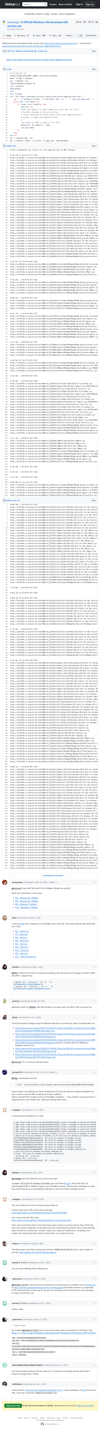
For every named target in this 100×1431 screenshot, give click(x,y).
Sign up (90, 4)
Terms (19, 1418)
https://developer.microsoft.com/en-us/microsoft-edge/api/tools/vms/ (31, 46)
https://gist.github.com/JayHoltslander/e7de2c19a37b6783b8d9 (39, 1213)
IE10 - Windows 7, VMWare (26, 907)
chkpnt (15, 1243)
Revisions (23, 35)
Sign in (79, 4)
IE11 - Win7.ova (21, 953)
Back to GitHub (65, 4)
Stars (40, 35)
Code (8, 35)
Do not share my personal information (50, 1420)
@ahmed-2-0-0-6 (20, 1285)
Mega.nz (15, 1333)
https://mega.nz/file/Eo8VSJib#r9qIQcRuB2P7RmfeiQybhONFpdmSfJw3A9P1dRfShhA (59, 1333)
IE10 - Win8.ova (22, 950)
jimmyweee (17, 882)
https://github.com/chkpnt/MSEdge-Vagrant (38, 1252)
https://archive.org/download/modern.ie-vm (44, 1390)
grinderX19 (17, 1072)
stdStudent (17, 1384)
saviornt (16, 1001)
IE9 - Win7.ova (21, 944)
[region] (50, 59)
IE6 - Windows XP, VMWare (26, 898)
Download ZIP (91, 35)
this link (21, 924)
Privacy (26, 1418)
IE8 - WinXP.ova (22, 941)
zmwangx (13, 22)
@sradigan (16, 1178)
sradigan (16, 1110)
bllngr (14, 1017)
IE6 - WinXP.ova (22, 931)
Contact (66, 1418)
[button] (53, 882)
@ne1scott (16, 888)
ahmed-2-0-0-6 (19, 1262)
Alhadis (15, 967)
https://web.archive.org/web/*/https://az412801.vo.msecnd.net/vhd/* (41, 1220)
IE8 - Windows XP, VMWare (26, 901)
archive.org (90, 1285)
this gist (67, 1183)
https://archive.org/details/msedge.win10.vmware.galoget (38, 1287)
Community (50, 1418)
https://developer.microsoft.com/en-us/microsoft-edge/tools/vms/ (39, 59)
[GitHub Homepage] (42, 1424)
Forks (56, 35)
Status (42, 1418)
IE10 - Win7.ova (21, 947)
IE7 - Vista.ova (21, 934)
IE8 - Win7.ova (21, 937)
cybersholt (17, 1279)
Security (35, 1418)
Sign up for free (13, 1406)
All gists (53, 4)
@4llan (15, 973)
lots (83, 1390)
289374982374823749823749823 (27, 1365)
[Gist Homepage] (12, 4)
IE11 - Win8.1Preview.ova (25, 957)
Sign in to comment (85, 1405)
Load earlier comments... (54, 875)
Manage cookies (77, 1418)
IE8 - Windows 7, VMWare (26, 904)
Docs (59, 1418)
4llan (14, 918)
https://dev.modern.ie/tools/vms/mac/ (61, 43)
